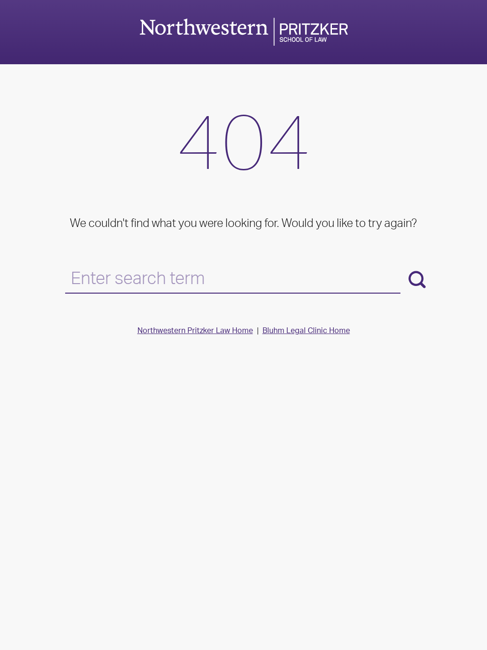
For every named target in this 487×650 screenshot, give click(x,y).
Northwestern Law (243, 31)
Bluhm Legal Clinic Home (306, 331)
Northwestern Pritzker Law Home (195, 331)
